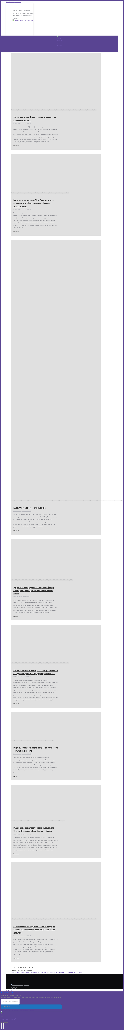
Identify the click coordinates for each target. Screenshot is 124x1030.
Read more (16, 145)
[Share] (3, 1022)
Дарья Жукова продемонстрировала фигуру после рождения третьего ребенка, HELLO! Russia (33, 590)
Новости (15, 123)
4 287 (21, 968)
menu (58, 48)
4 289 (28, 968)
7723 (32, 968)
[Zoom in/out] (7, 1022)
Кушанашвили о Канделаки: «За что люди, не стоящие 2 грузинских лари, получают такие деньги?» (34, 929)
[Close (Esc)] (1, 1022)
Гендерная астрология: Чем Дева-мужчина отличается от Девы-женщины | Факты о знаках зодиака (33, 203)
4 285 (15, 968)
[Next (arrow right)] (3, 1026)
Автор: (22, 123)
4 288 (24, 968)
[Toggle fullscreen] (5, 1022)
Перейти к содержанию (13, 2)
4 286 (18, 968)
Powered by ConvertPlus (8, 1019)
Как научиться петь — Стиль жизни (29, 508)
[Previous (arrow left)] (1, 1026)
